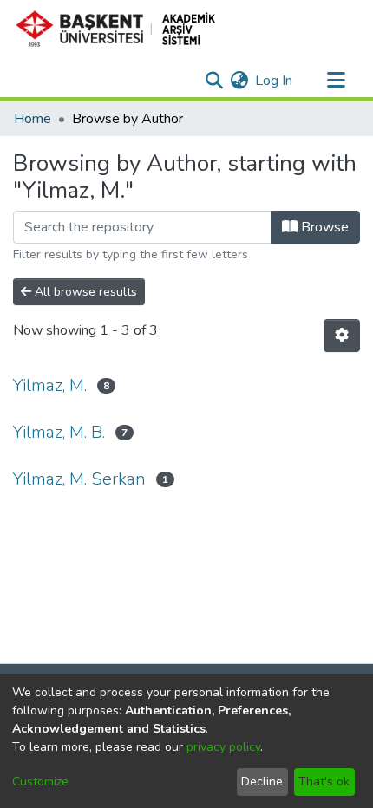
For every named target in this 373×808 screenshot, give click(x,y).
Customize (40, 781)
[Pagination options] (342, 335)
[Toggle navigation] (335, 80)
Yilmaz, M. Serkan (79, 479)
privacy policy (223, 747)
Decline (262, 781)
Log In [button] (274, 80)
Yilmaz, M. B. (59, 432)
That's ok (324, 781)
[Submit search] (214, 80)
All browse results (84, 291)
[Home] (122, 28)
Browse (323, 227)
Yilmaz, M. (50, 385)
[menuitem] (239, 80)
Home (32, 118)
